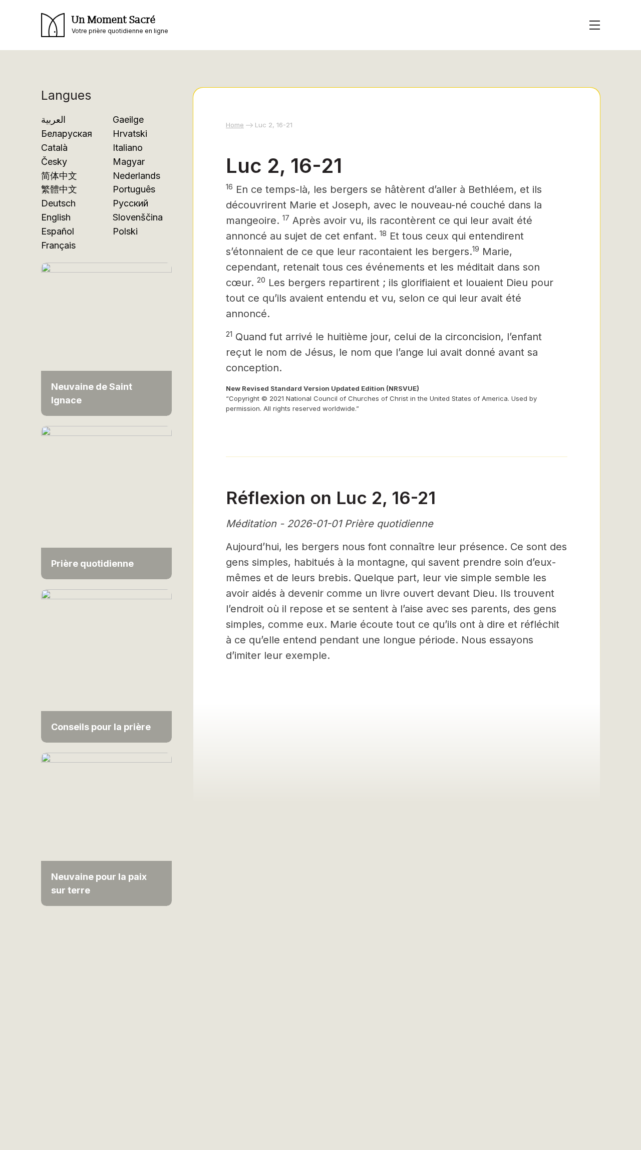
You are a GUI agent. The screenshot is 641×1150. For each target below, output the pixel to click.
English (56, 217)
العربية (53, 119)
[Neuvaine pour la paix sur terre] (106, 824)
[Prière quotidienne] (106, 497)
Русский (130, 203)
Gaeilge (128, 119)
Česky (54, 161)
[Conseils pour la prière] (106, 660)
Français (58, 245)
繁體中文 (59, 189)
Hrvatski (130, 133)
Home (235, 125)
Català (54, 147)
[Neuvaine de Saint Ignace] (106, 334)
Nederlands (136, 175)
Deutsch (58, 203)
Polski (125, 231)
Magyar (129, 161)
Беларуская (66, 133)
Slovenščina (138, 217)
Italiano (128, 147)
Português (134, 189)
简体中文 (59, 175)
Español (57, 231)
